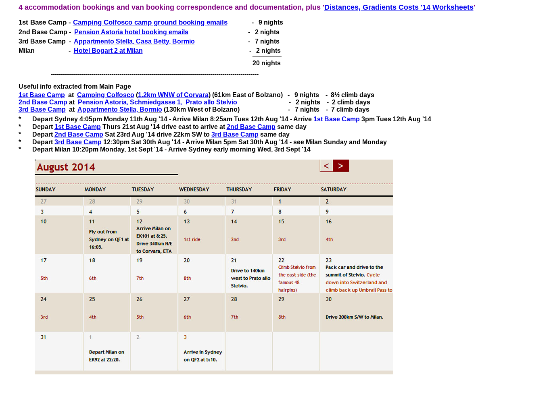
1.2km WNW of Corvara (173, 94)
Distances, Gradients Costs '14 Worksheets (399, 7)
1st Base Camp (42, 94)
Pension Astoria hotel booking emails (131, 32)
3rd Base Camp (42, 109)
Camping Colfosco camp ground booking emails (150, 22)
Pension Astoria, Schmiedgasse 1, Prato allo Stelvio (157, 102)
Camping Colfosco (105, 94)
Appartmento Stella (103, 41)
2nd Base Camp (43, 102)
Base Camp (257, 126)
